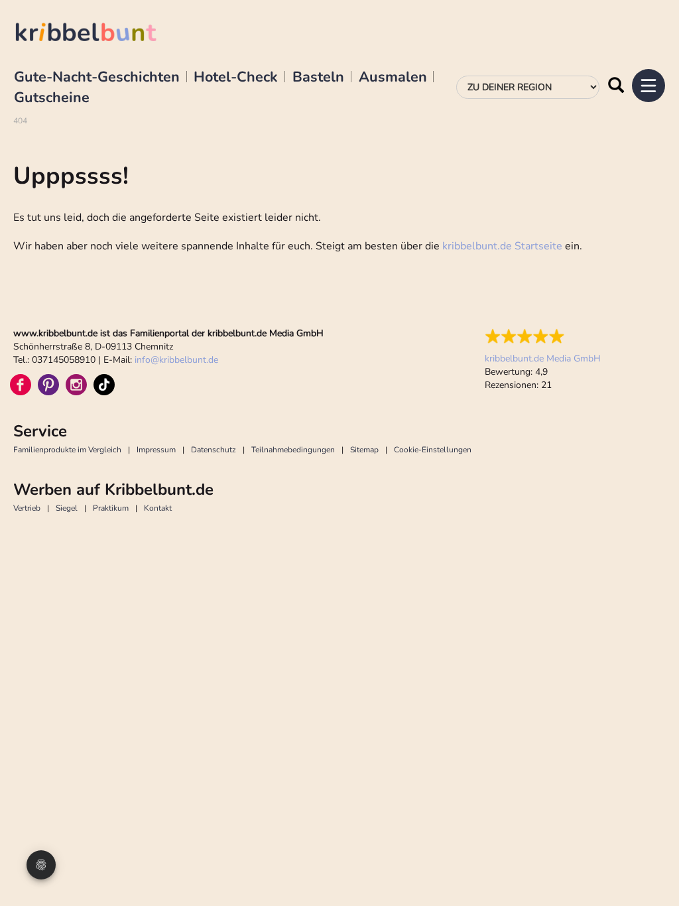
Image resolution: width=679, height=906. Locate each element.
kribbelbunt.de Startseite (502, 246)
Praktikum (111, 508)
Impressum (156, 449)
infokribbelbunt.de (176, 360)
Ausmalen (393, 77)
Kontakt (158, 508)
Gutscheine (52, 98)
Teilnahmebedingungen (293, 449)
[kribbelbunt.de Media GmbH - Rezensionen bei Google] (543, 336)
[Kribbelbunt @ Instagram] (76, 384)
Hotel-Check (236, 77)
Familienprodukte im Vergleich (67, 449)
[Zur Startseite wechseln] (99, 34)
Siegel (67, 508)
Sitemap (364, 449)
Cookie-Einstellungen (432, 449)
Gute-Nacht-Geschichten (97, 77)
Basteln (318, 77)
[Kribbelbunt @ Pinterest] (48, 384)
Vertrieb (26, 508)
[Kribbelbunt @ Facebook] (20, 384)
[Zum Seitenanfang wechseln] (652, 866)
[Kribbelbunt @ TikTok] (104, 384)
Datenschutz (213, 449)
